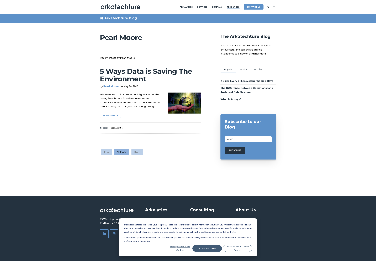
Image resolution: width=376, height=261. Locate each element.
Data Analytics (117, 128)
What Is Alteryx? (230, 99)
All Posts (121, 152)
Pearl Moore (111, 86)
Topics (243, 69)
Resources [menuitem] (233, 7)
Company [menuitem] (217, 7)
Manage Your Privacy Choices (180, 248)
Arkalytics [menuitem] (186, 7)
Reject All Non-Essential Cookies (237, 248)
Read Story (110, 115)
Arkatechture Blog (120, 18)
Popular (228, 69)
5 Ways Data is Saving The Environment (146, 75)
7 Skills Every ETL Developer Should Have (246, 81)
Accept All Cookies (207, 248)
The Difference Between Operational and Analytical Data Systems (246, 90)
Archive (258, 69)
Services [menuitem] (202, 7)
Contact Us (254, 7)
